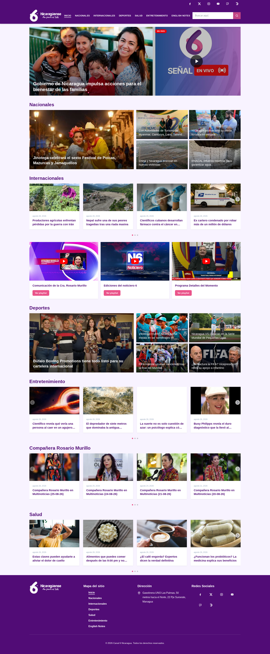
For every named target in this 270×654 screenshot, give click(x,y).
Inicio (67, 15)
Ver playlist (41, 293)
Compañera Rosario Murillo (59, 448)
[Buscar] (237, 15)
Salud (138, 15)
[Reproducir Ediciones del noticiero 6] (135, 261)
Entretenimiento (157, 15)
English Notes (181, 15)
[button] (197, 61)
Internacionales (104, 15)
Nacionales (82, 15)
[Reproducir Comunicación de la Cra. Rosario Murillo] (63, 261)
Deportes (125, 15)
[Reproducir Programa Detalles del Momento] (206, 261)
